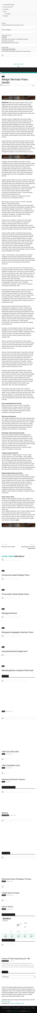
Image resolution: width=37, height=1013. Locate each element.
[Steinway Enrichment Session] (18, 774)
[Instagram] (3, 19)
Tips (3, 570)
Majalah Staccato (15, 1011)
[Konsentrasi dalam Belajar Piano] (18, 565)
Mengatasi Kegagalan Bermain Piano (17, 632)
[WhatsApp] (11, 536)
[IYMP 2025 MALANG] (18, 733)
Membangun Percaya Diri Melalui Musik (28, 547)
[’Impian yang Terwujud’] (18, 888)
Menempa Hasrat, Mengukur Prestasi (16, 879)
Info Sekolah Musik (9, 4)
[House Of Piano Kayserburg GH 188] (18, 950)
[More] (15, 536)
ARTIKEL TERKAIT (8, 556)
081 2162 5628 (6, 1001)
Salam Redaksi (5, 815)
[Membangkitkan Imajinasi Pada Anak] (18, 660)
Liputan (3, 881)
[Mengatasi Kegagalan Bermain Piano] (18, 622)
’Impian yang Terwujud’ (11, 893)
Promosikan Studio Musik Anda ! (15, 594)
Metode (5, 813)
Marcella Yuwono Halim (8, 546)
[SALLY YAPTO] (18, 902)
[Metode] (18, 801)
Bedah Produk (5, 960)
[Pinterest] (7, 536)
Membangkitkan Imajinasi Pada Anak (17, 670)
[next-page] (3, 674)
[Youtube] (6, 19)
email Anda (5, 47)
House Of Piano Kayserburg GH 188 (16, 959)
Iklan (5, 11)
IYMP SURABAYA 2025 (11, 766)
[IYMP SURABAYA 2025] (18, 760)
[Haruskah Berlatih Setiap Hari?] (18, 641)
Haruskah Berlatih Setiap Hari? (15, 651)
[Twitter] (5, 19)
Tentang (6, 9)
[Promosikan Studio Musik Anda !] (18, 584)
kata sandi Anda (6, 35)
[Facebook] (2, 19)
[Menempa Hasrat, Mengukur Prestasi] (18, 867)
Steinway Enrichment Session (13, 779)
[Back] (2, 21)
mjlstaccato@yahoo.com (17, 1003)
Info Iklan (8, 13)
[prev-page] (2, 674)
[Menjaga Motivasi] (18, 603)
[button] (3, 69)
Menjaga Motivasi (9, 613)
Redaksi (6, 16)
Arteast (28, 1011)
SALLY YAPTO (7, 907)
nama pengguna (6, 29)
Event (3, 711)
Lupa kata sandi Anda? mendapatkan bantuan (15, 39)
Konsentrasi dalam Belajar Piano (16, 575)
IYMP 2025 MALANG (10, 752)
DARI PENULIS (19, 556)
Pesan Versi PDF (8, 7)
